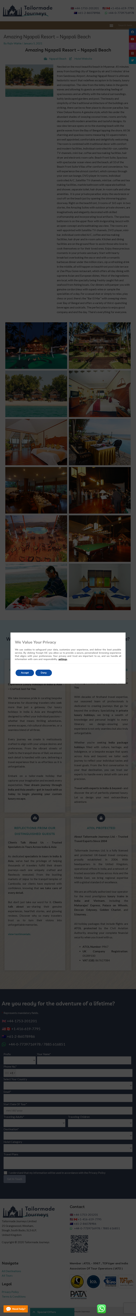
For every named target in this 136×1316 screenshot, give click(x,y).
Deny (44, 672)
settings (62, 659)
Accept (25, 672)
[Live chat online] (16, 1308)
